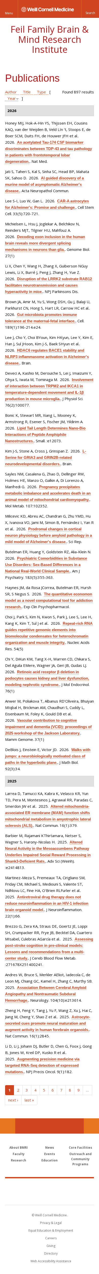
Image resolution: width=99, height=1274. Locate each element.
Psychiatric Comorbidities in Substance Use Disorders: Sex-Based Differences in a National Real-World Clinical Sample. (46, 564)
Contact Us (91, 1126)
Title (27, 91)
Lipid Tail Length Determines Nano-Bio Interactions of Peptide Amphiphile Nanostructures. (45, 434)
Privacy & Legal (51, 1223)
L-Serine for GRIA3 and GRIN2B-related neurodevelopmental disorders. (45, 457)
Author (11, 91)
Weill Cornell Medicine (49, 1186)
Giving (50, 1246)
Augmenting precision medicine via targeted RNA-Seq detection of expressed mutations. (42, 1065)
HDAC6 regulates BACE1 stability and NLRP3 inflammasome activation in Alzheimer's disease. (47, 356)
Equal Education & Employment (50, 1230)
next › (13, 1099)
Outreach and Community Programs (80, 1159)
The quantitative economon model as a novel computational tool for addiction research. (49, 600)
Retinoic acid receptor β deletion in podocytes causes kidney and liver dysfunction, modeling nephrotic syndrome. (47, 678)
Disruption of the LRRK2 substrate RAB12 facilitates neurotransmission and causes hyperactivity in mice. (48, 285)
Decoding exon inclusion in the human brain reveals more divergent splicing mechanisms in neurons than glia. (45, 243)
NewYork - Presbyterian (49, 1197)
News (49, 1147)
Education (49, 1160)
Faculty (19, 1154)
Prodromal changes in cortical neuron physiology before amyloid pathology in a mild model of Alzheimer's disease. (48, 535)
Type (41, 91)
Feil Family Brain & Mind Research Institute (49, 39)
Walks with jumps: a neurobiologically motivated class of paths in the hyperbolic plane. (47, 756)
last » (29, 1099)
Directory (51, 1253)
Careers (51, 1238)
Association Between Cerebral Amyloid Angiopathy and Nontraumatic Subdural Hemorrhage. (45, 993)
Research (18, 1160)
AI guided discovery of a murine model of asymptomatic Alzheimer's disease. (44, 184)
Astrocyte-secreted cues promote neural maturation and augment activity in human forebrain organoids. (47, 1023)
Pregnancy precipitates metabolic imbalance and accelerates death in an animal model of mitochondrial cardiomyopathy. (48, 493)
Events (49, 1154)
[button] (90, 9)
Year (12, 98)
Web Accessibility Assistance (50, 1261)
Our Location (7, 1126)
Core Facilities (80, 1147)
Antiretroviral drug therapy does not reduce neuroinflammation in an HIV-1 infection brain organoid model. (46, 903)
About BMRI (18, 1147)
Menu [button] (9, 13)
